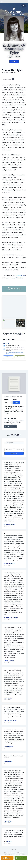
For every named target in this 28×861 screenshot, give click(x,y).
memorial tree (21, 275)
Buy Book (16, 402)
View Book (7, 402)
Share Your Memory (10, 426)
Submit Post (14, 453)
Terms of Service (18, 854)
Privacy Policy (10, 854)
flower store (19, 278)
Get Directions (8, 357)
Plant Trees (19, 357)
